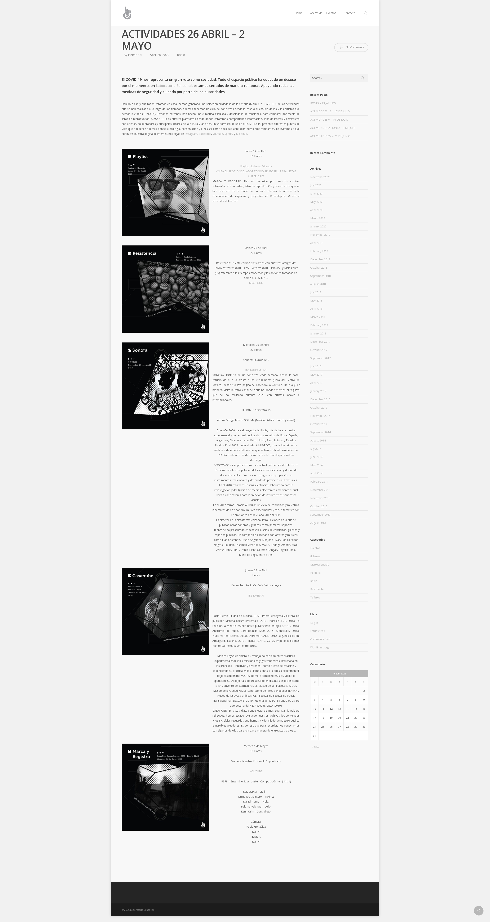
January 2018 (318, 333)
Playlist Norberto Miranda (256, 166)
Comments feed (320, 639)
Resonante (317, 589)
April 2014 (316, 473)
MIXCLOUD (256, 283)
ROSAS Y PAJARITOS (323, 103)
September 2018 (320, 276)
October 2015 (318, 407)
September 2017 (320, 358)
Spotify (229, 134)
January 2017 (318, 391)
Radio (181, 55)
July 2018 (315, 292)
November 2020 (320, 177)
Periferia (315, 573)
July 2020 (315, 185)
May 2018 (316, 300)
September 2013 (320, 514)
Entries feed (317, 631)
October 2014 (318, 424)
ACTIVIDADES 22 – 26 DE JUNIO (330, 136)
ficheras (315, 556)
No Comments (354, 47)
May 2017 (316, 374)
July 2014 (315, 448)
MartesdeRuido (319, 564)
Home (298, 13)
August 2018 (318, 284)
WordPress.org (319, 647)
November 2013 (320, 498)
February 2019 (319, 251)
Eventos (331, 13)
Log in (314, 622)
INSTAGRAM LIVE (256, 370)
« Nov (315, 747)
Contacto (349, 13)
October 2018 (318, 267)
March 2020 (317, 218)
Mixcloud (241, 134)
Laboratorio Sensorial (174, 85)
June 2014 (316, 457)
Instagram (191, 134)
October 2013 (318, 506)
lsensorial (135, 55)
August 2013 (318, 523)
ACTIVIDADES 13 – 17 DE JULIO (330, 111)
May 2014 (316, 465)
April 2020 (316, 210)
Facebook (205, 134)
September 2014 (320, 432)
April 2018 (316, 309)
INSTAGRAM (256, 595)
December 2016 (320, 399)
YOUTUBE (256, 771)
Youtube (218, 134)
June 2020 (316, 193)
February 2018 (319, 325)
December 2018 (320, 259)
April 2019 (316, 243)
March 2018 (317, 317)
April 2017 (316, 383)
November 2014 (320, 416)
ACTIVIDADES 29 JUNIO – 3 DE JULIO (333, 128)
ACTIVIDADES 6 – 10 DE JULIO (329, 119)
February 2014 (319, 481)
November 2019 (320, 234)
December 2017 (320, 341)
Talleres (315, 597)
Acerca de (316, 13)
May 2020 (316, 202)
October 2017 (318, 350)
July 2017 (315, 366)
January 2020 (318, 226)
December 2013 (320, 490)
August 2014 (318, 440)
